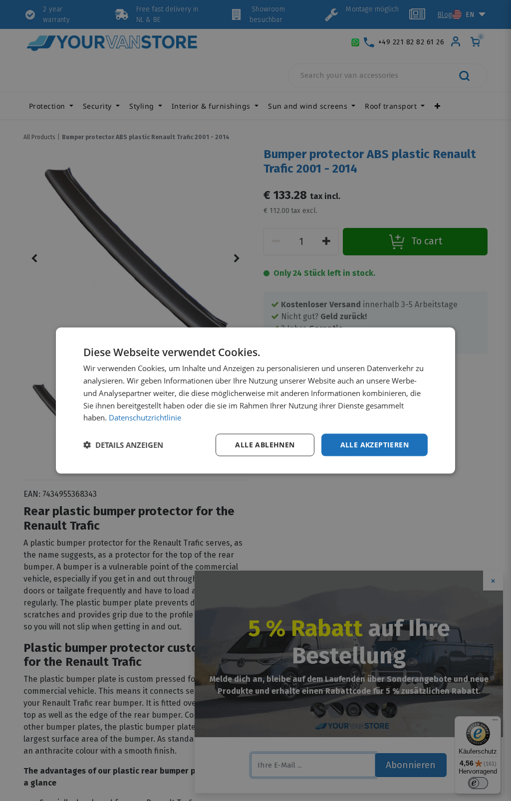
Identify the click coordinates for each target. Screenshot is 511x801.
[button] (123, 444)
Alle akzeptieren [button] (374, 444)
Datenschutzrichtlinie (145, 417)
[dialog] (255, 401)
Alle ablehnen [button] (264, 444)
